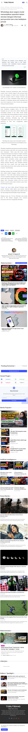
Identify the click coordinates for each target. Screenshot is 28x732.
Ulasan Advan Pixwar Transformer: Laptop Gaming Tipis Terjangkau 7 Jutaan (12, 648)
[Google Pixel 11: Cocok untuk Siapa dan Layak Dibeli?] (5, 449)
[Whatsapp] (13, 233)
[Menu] (2, 2)
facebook (7, 379)
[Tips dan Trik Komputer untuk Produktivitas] (5, 432)
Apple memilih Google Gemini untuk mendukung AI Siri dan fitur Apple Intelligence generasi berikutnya (14, 307)
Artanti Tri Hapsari (13, 254)
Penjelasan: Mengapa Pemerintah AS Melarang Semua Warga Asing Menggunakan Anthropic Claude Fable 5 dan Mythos (14, 284)
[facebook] (9, 718)
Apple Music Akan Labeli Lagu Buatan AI (18, 440)
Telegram (3, 187)
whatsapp (21, 379)
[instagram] (14, 718)
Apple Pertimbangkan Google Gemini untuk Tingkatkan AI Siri (13, 329)
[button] (23, 2)
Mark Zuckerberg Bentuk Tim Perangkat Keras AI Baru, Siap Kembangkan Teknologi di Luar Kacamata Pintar (17, 683)
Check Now (3, 726)
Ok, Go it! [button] (4, 729)
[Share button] (16, 233)
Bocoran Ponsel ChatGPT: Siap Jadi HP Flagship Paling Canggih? (16, 697)
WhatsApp (7, 7)
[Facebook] (6, 233)
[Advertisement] (14, 42)
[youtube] (18, 718)
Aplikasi (6, 230)
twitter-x (22, 382)
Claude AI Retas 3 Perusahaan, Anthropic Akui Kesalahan (20, 473)
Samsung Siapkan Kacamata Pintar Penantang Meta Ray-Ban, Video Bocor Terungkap (7, 488)
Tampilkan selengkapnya (21, 263)
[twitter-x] (12, 718)
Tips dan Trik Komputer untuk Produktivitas (18, 432)
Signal (9, 187)
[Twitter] (9, 233)
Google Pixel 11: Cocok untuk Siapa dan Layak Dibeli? (18, 449)
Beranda (2, 7)
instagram (7, 382)
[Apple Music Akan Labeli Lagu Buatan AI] (5, 441)
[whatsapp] (16, 718)
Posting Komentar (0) (14, 371)
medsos (11, 230)
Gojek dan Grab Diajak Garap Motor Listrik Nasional (12, 592)
